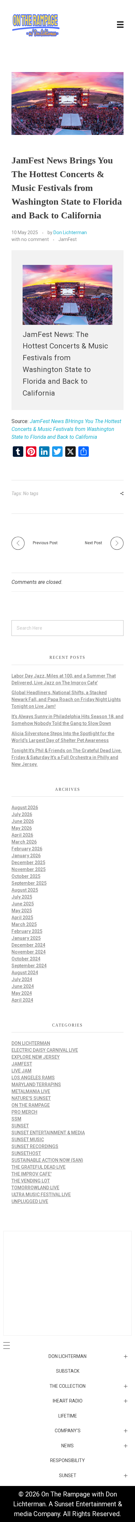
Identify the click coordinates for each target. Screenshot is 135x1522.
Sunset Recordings (34, 1146)
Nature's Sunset (31, 1098)
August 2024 (24, 972)
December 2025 (28, 862)
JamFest (67, 239)
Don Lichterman (70, 232)
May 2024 (21, 993)
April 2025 (22, 917)
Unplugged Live (29, 1201)
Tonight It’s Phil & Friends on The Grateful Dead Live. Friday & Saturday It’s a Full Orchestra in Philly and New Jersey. (66, 757)
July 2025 (21, 897)
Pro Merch (24, 1112)
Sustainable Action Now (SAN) (47, 1160)
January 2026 (26, 855)
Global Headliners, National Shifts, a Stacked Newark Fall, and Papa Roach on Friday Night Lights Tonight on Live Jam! (66, 699)
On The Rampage (30, 1105)
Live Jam (21, 1070)
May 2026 (21, 828)
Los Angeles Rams (33, 1077)
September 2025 (29, 883)
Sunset (20, 1125)
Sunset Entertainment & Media (48, 1132)
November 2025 (28, 869)
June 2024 (22, 986)
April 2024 (22, 1000)
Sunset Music (27, 1139)
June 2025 (22, 903)
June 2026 (22, 821)
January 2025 (26, 938)
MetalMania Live (30, 1091)
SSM (16, 1119)
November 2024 (28, 952)
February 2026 (26, 848)
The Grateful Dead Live (38, 1167)
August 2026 (24, 807)
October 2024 (25, 958)
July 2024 (21, 979)
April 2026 (22, 835)
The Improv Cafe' (31, 1174)
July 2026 (21, 814)
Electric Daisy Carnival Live (44, 1050)
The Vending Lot (30, 1180)
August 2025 (24, 890)
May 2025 (21, 910)
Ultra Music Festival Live (41, 1194)
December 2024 (28, 945)
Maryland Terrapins (36, 1084)
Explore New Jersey (35, 1057)
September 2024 (29, 965)
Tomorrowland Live (35, 1187)
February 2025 (26, 931)
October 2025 (25, 876)
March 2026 (24, 842)
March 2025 (24, 924)
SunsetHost (26, 1153)
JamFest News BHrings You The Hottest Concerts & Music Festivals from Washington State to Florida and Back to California (66, 429)
